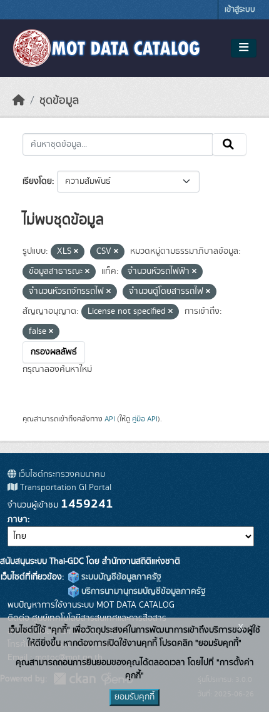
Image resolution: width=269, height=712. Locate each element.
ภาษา (18, 519)
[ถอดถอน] (76, 252)
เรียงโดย (37, 181)
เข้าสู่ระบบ (240, 10)
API (109, 418)
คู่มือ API (145, 418)
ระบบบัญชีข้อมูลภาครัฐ (120, 577)
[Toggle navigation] (243, 48)
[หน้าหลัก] (19, 101)
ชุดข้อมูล (59, 101)
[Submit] (229, 144)
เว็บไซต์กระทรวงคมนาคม (60, 474)
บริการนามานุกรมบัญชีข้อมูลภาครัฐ (142, 591)
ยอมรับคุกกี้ (134, 697)
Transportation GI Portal (64, 487)
